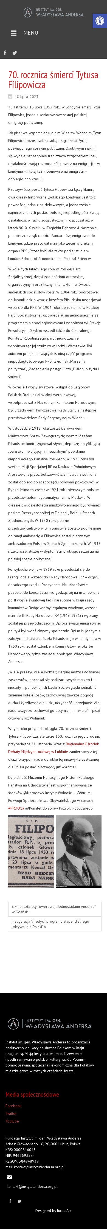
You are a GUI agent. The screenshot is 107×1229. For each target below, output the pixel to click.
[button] (100, 21)
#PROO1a (16, 808)
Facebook (13, 1105)
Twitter (11, 1113)
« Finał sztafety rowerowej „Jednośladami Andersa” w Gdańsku (54, 909)
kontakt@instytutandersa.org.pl (32, 1186)
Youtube (12, 1121)
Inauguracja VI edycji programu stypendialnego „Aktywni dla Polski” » (50, 924)
